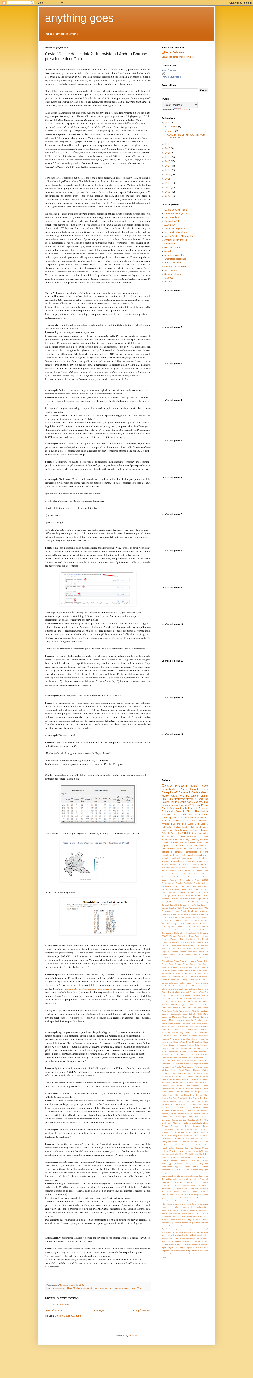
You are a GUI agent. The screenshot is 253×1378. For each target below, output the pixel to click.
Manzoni (165, 1014)
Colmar (188, 917)
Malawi (169, 1011)
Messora (178, 1023)
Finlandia (166, 833)
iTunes (204, 1198)
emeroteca (203, 1191)
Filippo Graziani (169, 955)
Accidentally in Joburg (175, 240)
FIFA (206, 942)
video (177, 1254)
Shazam (196, 1114)
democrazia (167, 1188)
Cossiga (174, 923)
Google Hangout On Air (198, 973)
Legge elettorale (175, 1001)
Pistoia (174, 1070)
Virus (139, 1288)
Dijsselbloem (191, 933)
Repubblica (203, 845)
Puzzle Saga (192, 1079)
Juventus (203, 808)
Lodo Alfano (202, 1005)
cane (174, 1173)
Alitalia (178, 867)
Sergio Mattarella (178, 1110)
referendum (191, 1238)
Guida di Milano (168, 980)
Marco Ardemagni (174, 52)
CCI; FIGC (190, 902)
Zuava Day (169, 224)
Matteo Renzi (177, 788)
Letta (201, 1001)
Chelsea (177, 827)
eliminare (186, 1191)
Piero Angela (175, 1067)
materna (193, 1210)
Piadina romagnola (192, 1064)
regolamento (202, 1238)
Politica (204, 785)
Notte (188, 1042)
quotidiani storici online (197, 1235)
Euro (164, 799)
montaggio (186, 1213)
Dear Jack (196, 930)
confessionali (202, 1179)
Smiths (164, 1123)
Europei (204, 830)
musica (192, 814)
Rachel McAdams (194, 1082)
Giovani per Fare (172, 247)
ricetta (205, 858)
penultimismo (202, 855)
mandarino (166, 1210)
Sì (201, 1135)
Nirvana (165, 1042)
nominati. (182, 1220)
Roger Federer (201, 1092)
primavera (188, 1232)
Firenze (205, 955)
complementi (182, 1179)
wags (201, 1254)
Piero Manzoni (188, 1067)
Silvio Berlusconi (200, 1117)
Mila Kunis (196, 1023)
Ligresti (199, 839)
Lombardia (99, 1288)
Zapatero (183, 1160)
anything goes (79, 18)
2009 (168, 187)
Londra (182, 1008)
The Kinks (172, 1142)
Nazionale (193, 1036)
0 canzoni (171, 864)
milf (170, 1213)
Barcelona (175, 824)
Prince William (188, 1076)
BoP (174, 895)
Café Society (202, 902)
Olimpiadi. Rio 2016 (170, 1048)
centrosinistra (174, 1176)
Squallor (165, 1129)
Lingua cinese (186, 1005)
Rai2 (173, 1086)
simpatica (196, 1244)
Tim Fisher (203, 1145)
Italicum (189, 808)
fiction (186, 1195)
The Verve (193, 1142)
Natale (175, 845)
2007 (168, 196)
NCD (164, 1036)
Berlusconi (180, 785)
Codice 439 (167, 917)
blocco (181, 1170)
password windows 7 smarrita (176, 1226)
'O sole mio (201, 861)
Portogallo (186, 1073)
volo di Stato (192, 1254)
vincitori (183, 1254)
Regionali (204, 1086)
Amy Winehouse (200, 821)
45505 (201, 864)
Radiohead (167, 811)
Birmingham (173, 892)
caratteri (165, 1176)
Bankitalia (188, 883)
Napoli (205, 842)
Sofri (181, 1123)
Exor (193, 942)
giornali (165, 1198)
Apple (183, 802)
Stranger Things (169, 1132)
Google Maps (168, 977)
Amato (164, 871)
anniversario (167, 1167)
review (178, 1241)
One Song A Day (200, 1048)
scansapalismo (168, 1244)
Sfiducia (172, 1114)
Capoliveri (173, 908)
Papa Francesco (182, 1054)
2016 (168, 157)
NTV (169, 1036)
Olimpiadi (204, 1045)
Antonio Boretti (201, 874)
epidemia (85, 1288)
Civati (179, 914)
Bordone (198, 895)
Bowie (172, 899)
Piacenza (179, 1064)
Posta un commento (60, 1304)
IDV (196, 980)
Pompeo (165, 1073)
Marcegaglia (176, 1014)
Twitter (176, 814)
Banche (179, 883)
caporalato (203, 1173)
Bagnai (204, 796)
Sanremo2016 (168, 1104)
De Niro (174, 930)
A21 (163, 867)
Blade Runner (187, 892)
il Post (176, 855)
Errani (164, 942)
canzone (179, 852)
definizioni (203, 1185)
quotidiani (176, 858)
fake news (178, 1195)
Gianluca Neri (195, 964)
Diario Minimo (180, 933)
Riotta (164, 1092)
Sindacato (166, 1120)
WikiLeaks (193, 1154)
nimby (205, 1216)
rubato (205, 1241)
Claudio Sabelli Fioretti (175, 266)
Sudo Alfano (167, 1135)
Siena (171, 1117)
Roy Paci (204, 1098)
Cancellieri (174, 905)
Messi (170, 1023)
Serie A (179, 811)
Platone (188, 1070)
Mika (182, 842)
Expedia (199, 942)
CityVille (172, 914)
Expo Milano (201, 805)
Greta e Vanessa (188, 977)
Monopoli (165, 1029)
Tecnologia (166, 1138)
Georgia (177, 964)
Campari (165, 905)
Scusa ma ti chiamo (182, 1107)
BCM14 (205, 880)
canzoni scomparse (187, 1173)
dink (197, 1188)
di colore (177, 1188)
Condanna (166, 921)
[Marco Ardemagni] (163, 74)
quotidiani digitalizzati (177, 1235)
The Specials (183, 1142)
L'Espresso (185, 995)
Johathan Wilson (197, 992)
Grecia (177, 977)
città (188, 1176)
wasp (206, 1254)
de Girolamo (183, 1185)
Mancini (188, 1011)
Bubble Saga (195, 899)
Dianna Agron (168, 933)
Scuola (171, 1107)
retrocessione (167, 1241)
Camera (166, 805)
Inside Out (167, 986)
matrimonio (203, 1210)
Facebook (185, 792)
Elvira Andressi (195, 936)
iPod (198, 1198)
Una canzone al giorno (175, 213)
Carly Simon (182, 908)
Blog (205, 802)
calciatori (194, 1170)
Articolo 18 (175, 880)
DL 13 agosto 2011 (192, 927)
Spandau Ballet (200, 1126)
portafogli (204, 1229)
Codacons (203, 914)
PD (187, 796)
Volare (182, 1154)
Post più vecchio (141, 1310)
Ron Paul (173, 1098)
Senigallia (166, 1110)
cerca (183, 1176)
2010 (168, 183)
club (200, 1176)
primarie (165, 858)
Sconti (164, 1107)
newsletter (197, 1216)
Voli (186, 1154)
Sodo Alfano (173, 1123)
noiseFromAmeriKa (174, 255)
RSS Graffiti (181, 1082)
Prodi (197, 1076)
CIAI (197, 824)
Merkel (164, 1023)
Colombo (196, 917)
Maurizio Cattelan (194, 1020)
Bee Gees (185, 886)
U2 (192, 1148)
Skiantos (191, 1120)
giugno (171, 131)
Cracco (205, 923)
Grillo (199, 977)
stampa (205, 1248)
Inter (164, 788)
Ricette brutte (187, 1089)
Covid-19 (71, 1288)
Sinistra (175, 1120)
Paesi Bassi (187, 1051)
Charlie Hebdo (187, 911)
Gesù (180, 833)
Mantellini (196, 1011)
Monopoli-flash (179, 1029)
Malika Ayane (178, 1011)
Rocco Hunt (189, 1092)
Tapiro (205, 1135)
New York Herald (177, 1039)
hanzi (175, 1198)
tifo (163, 1254)
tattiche (182, 1251)
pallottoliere (167, 1223)
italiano (178, 1204)
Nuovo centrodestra (177, 1045)
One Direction (186, 1048)
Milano (193, 842)
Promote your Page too (172, 77)
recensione (187, 858)
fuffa (191, 1195)
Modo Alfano (196, 1026)
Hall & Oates (190, 833)
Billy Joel (204, 889)
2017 (168, 153)
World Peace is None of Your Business (190, 1157)
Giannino (173, 967)
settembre (173, 126)
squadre (177, 861)
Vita (176, 1154)
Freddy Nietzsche (173, 262)
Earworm (173, 936)
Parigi (194, 1054)
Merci (206, 1020)
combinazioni (170, 1179)
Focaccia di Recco (186, 958)
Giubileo (165, 970)
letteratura (185, 1207)
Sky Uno (204, 1120)
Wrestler (165, 1160)
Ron (177, 1095)
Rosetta (179, 849)
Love (189, 1008)
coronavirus (60, 1288)
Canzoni (204, 824)
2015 (168, 161)
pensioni (195, 1226)
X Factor (197, 849)
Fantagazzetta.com (190, 945)
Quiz (187, 845)
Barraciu (165, 886)
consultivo (166, 1182)
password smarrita (200, 1223)
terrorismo (204, 1251)
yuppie (164, 1257)
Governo (174, 808)
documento (166, 1191)
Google (184, 973)
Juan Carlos (174, 995)
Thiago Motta (174, 1145)
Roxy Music (183, 1098)
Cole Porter (178, 917)
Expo (170, 799)
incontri (186, 1201)
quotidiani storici (178, 817)
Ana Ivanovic (181, 871)
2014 (168, 166)
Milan (187, 842)
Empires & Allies (193, 939)
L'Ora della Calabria (199, 995)
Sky (197, 1120)
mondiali (191, 855)
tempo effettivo (192, 1251)
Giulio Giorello (202, 970)
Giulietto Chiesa (176, 970)
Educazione (183, 936)
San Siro (190, 1101)
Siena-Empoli (180, 1117)
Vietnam (165, 1154)
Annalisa (165, 824)
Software (187, 1123)
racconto (165, 1238)
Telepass (199, 1138)
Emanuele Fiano (177, 939)
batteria (205, 1167)
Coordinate (177, 921)
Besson (185, 889)
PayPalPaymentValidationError (185, 1061)
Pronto (169, 1079)
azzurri (195, 1167)
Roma (200, 799)
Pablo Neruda (175, 1051)
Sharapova (181, 1114)
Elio (181, 805)
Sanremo (195, 796)
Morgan (182, 1033)
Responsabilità (168, 1089)
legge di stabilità (170, 1207)
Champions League (170, 911)
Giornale (204, 967)
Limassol (173, 1005)
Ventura (204, 1151)
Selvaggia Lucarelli (200, 1107)
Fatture (190, 949)
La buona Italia (171, 217)
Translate (186, 109)
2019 (168, 144)
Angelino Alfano (195, 871)
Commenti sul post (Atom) (68, 1316)
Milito (173, 1026)
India (200, 983)
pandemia (116, 1288)
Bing (164, 892)
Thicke (184, 1145)
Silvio (190, 1117)
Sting (200, 1129)
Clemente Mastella (190, 914)
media (183, 855)
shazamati (187, 1244)
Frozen (200, 961)
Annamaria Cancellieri (182, 874)
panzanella (186, 1223)
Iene (205, 980)
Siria (184, 1120)
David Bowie (167, 830)
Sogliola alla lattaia (200, 1123)
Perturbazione (168, 1064)
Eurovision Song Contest (179, 942)
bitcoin (175, 1170)
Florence (173, 958)
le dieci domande (200, 1204)
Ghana (185, 964)
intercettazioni (168, 1204)
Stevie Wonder (190, 1129)
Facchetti (165, 945)
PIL (166, 1051)
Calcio (167, 785)
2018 (168, 148)
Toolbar (171, 1148)
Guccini (205, 977)
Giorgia (197, 967)
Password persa (180, 1058)
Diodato (204, 933)
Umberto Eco (167, 1151)
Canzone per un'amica (190, 905)
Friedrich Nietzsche (188, 961)
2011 (168, 178)
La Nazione (167, 998)
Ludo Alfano (197, 1008)
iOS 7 (180, 1198)
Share (189, 1114)
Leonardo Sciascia (191, 1001)
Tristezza (179, 1148)
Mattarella (176, 1017)
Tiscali (164, 1148)
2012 (168, 174)
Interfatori (179, 989)
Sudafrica (204, 1132)
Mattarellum (187, 1017)
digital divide (188, 1188)
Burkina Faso (178, 902)
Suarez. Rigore (192, 1132)
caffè (187, 1170)
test (193, 861)
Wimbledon (203, 1154)
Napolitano (166, 845)
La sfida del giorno (193, 998)
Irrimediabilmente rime (172, 839)
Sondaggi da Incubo (181, 1126)
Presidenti (176, 1076)
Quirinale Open (198, 788)
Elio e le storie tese (183, 830)
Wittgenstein (167, 1157)
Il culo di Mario (185, 983)
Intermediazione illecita (193, 989)
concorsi (192, 1179)
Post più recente (54, 1310)
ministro (176, 1213)
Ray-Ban (181, 1086)
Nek (201, 1036)
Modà (205, 1026)
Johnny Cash (189, 839)
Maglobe (168, 278)
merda (164, 1213)
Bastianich (174, 886)
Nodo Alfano (179, 1042)
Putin (184, 1079)
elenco (176, 1191)
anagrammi (203, 1163)
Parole (193, 785)
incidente (176, 1201)
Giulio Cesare (189, 970)
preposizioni (167, 1232)
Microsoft (186, 1023)
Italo (196, 808)
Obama (190, 1045)
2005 (189, 864)
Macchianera (171, 270)
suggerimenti (167, 1251)
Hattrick (168, 281)
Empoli (205, 939)
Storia (190, 811)
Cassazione (193, 908)
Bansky (197, 883)
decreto (194, 1185)
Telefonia (190, 1138)
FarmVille (182, 949)
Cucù (164, 927)
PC (163, 1051)
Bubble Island (182, 899)
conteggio (178, 1182)
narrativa (175, 1216)
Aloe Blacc (186, 867)
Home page (98, 1310)
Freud (176, 961)
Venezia (197, 1151)
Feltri (195, 952)
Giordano (188, 967)
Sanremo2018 (195, 1104)
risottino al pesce (191, 1241)
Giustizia (165, 973)
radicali (182, 1238)
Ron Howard (185, 1095)
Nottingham (197, 1042)
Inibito (205, 983)
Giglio (181, 967)
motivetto (196, 1213)
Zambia (174, 1160)
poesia (185, 1229)
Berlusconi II (167, 889)
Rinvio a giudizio (201, 1089)
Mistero (185, 1026)
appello (178, 1167)
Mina (179, 1026)
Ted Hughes (178, 1138)
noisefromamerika (169, 1220)
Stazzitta (179, 1129)
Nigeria (201, 1039)
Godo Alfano (174, 973)
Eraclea (196, 830)
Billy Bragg (194, 889)
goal (170, 1198)
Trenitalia (174, 802)
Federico (174, 952)
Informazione (167, 836)
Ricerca (178, 1089)
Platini (181, 1070)
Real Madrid (192, 1086)
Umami (205, 1148)
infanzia (204, 1201)
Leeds (164, 1001)
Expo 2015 (189, 805)
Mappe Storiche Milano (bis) (178, 236)
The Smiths (201, 811)
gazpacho (198, 1195)
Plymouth (197, 1070)
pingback (177, 1229)
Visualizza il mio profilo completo (178, 57)
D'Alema (178, 927)
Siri (180, 1120)
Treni (189, 849)
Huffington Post (187, 980)
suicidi (176, 1251)
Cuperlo (170, 927)
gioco (205, 1195)
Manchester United (170, 842)
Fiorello (165, 808)
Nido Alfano (191, 1039)
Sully (175, 1135)
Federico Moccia (185, 952)
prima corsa (178, 1232)
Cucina (205, 827)
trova (172, 1254)
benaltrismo (167, 1170)
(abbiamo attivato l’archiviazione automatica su (88, 988)
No (171, 1042)
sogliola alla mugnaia (177, 1248)
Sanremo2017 (181, 1104)
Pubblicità (177, 1079)
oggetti (191, 1220)
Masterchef (179, 799)
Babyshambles (168, 883)
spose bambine (194, 1248)
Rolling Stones (168, 1095)
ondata (108, 1288)
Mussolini (204, 1033)
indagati (195, 1201)
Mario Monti (202, 1014)
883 (206, 864)
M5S (206, 839)
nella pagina (186, 1216)
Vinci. (172, 1154)
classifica (194, 1176)
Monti (199, 842)
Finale (180, 955)
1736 (179, 864)
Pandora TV (167, 1054)
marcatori (184, 1210)
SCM (164, 1101)
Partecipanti (167, 1058)
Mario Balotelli (189, 1014)
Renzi (181, 795)
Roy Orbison (194, 1098)
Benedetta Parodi (200, 886)
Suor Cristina (183, 1135)
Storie (205, 1129)
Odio (197, 1045)
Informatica (203, 833)
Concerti (204, 917)
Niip (206, 1039)
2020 (168, 123)
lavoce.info (186, 1204)
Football (197, 958)
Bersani (177, 889)
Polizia (205, 1070)
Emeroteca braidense (175, 259)
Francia (205, 958)
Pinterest (198, 1067)
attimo (187, 1167)
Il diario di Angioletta (174, 228)
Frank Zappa (167, 961)
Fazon (196, 949)
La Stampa (178, 998)
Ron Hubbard (198, 1095)
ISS (91, 1288)
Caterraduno (167, 827)
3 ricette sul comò (173, 274)
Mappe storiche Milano (175, 232)
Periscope (203, 1061)
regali (197, 858)
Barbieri (205, 883)
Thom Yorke (193, 1145)
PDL (181, 845)
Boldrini (181, 895)
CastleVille (203, 908)
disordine (204, 1188)
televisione (186, 861)
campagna (203, 1170)
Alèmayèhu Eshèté (200, 867)
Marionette (166, 1017)
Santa (205, 1104)
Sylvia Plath (194, 1135)
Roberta (171, 1092)
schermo (178, 1244)
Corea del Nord (191, 921)
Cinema (175, 805)
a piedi (167, 251)
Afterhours (170, 867)
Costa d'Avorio (185, 923)
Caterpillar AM (171, 221)
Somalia (165, 1126)
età (171, 1195)
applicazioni (167, 852)
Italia (182, 808)
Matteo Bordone (200, 1017)
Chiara (198, 911)
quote (164, 1235)
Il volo (194, 983)
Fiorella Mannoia (192, 955)
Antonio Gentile (169, 877)
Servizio (197, 1110)
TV (185, 849)
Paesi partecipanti (200, 1051)
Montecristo (193, 1029)
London (175, 1008)
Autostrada (188, 880)
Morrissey (191, 799)
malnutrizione (202, 1207)
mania (175, 1210)
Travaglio (166, 814)
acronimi (178, 1163)
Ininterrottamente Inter (194, 836)
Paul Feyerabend (195, 1058)
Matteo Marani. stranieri (173, 1020)
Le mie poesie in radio (175, 209)
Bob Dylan (187, 824)
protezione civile (129, 1288)
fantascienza (191, 852)
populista (194, 1229)
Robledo (179, 1092)
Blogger (133, 1335)
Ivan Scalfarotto (175, 992)
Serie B (189, 1110)
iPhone (192, 1198)
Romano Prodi (168, 849)
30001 (195, 864)
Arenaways (182, 877)
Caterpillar (169, 243)
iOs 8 (186, 1198)
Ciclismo (165, 914)
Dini (199, 933)
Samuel (181, 1101)
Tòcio (187, 1148)
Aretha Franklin (195, 877)
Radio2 (193, 845)
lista (193, 1207)
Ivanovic (185, 992)
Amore (171, 871)
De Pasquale (185, 930)
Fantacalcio (176, 945)
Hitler (178, 980)
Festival (201, 952)
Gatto (171, 964)
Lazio (205, 998)
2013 (168, 170)
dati (78, 1288)
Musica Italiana (192, 1033)
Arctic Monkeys (194, 802)
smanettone (167, 861)
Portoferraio (176, 1073)
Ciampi (205, 911)
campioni (165, 1173)
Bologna (189, 895)
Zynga (205, 849)
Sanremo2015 (202, 1101)
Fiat (206, 952)
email (194, 1191)
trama (167, 1254)
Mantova (204, 1011)
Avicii (197, 880)
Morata (175, 1033)
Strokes (180, 1132)
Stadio (172, 1129)
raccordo (174, 1238)
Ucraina (197, 1148)
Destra (205, 930)
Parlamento (203, 1054)
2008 (168, 191)
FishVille (165, 958)
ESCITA (165, 936)
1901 (184, 864)
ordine (205, 1220)
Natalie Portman (180, 1036)
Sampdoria (172, 1101)
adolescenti (190, 1163)
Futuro (174, 833)
